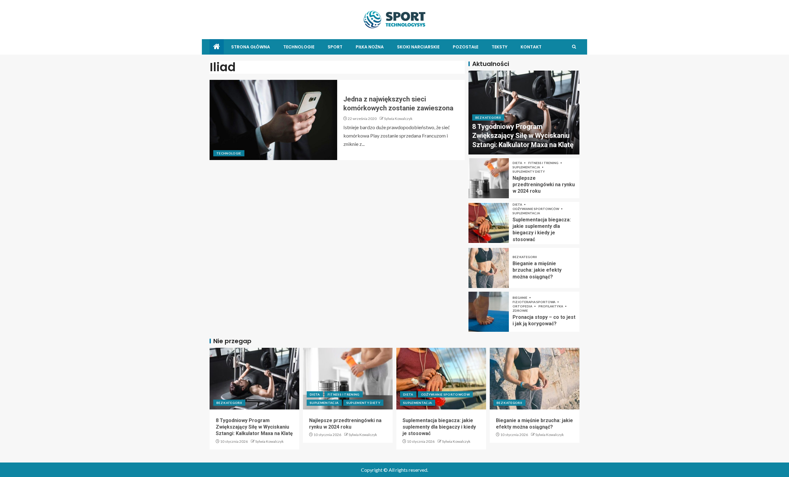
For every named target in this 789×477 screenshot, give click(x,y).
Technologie (298, 47)
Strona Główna (250, 47)
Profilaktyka (551, 306)
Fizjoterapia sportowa (534, 302)
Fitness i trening (543, 163)
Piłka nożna (370, 47)
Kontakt (531, 47)
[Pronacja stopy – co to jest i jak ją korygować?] (488, 312)
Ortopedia (523, 306)
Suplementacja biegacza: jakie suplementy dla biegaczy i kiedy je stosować (439, 427)
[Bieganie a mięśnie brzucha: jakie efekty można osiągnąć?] (488, 268)
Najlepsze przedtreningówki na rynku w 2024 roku (544, 184)
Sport (335, 47)
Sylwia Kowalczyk (398, 118)
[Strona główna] (216, 46)
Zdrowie (520, 310)
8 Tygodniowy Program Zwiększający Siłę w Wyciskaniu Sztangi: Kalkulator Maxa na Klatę (523, 136)
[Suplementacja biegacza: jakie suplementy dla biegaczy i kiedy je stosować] (488, 223)
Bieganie (520, 297)
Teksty (499, 47)
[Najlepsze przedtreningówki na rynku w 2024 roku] (488, 178)
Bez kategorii (488, 117)
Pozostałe (465, 47)
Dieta (518, 163)
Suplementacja (527, 167)
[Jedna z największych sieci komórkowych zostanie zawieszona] (273, 120)
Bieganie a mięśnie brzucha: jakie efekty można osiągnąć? (537, 270)
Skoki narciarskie (418, 47)
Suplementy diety (529, 171)
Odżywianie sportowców (536, 209)
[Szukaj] (574, 47)
